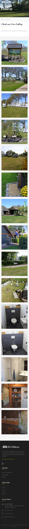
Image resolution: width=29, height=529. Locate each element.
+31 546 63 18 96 (9, 510)
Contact (4, 493)
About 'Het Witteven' (7, 472)
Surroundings (5, 474)
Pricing (3, 489)
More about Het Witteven (8, 459)
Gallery (3, 477)
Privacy (14, 526)
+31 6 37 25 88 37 (9, 513)
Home (2, 19)
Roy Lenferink (11, 525)
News (3, 491)
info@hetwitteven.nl (9, 516)
